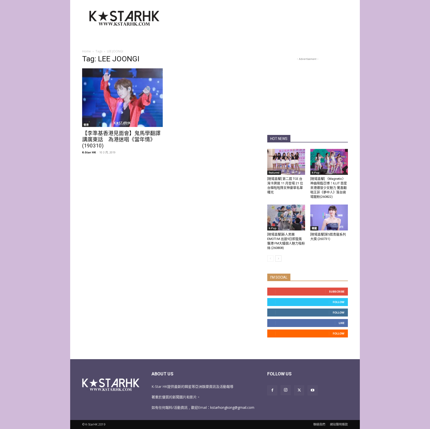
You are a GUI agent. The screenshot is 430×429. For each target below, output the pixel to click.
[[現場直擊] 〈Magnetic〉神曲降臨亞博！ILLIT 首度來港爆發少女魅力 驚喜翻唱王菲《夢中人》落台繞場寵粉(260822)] (329, 162)
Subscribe (336, 291)
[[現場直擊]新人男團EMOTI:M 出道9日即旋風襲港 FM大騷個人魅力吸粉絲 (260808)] (286, 217)
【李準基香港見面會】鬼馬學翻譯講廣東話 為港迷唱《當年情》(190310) (121, 139)
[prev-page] (270, 258)
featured (274, 172)
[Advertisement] (257, 18)
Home (86, 51)
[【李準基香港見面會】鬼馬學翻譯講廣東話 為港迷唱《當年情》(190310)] (122, 97)
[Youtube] (313, 390)
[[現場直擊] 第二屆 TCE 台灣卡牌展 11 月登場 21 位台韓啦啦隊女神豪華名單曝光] (286, 162)
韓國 (314, 228)
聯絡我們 (319, 424)
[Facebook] (272, 390)
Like (341, 323)
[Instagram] (286, 390)
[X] (299, 390)
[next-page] (278, 258)
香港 (86, 124)
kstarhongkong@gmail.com (232, 407)
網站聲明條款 (339, 424)
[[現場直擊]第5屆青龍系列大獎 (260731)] (329, 217)
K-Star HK (89, 152)
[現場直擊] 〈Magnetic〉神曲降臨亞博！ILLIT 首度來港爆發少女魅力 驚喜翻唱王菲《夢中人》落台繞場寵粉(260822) (328, 188)
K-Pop (316, 172)
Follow (338, 302)
